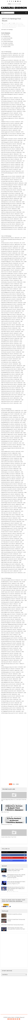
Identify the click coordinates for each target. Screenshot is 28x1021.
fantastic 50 (14, 24)
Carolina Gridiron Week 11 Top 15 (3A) (8, 837)
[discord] (18, 1)
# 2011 (17, 784)
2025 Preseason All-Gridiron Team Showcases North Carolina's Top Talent (16, 928)
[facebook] (9, 1)
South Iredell (8, 27)
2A (18, 23)
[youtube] (15, 1)
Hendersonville (5, 26)
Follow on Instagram (7, 860)
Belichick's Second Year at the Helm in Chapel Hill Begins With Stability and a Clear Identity (16, 889)
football (21, 24)
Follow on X (5, 852)
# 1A (14, 784)
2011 (17, 23)
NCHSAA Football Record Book (14, 914)
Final (19, 24)
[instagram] (13, 1)
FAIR (11, 24)
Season (3, 27)
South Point (13, 27)
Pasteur (15, 26)
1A (15, 23)
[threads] (11, 1)
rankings (19, 26)
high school (11, 26)
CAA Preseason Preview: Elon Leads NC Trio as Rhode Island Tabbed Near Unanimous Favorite (16, 876)
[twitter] (7, 1)
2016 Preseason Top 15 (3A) (6, 824)
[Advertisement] (14, 993)
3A (20, 23)
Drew (8, 24)
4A (21, 23)
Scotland (23, 26)
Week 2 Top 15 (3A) (5, 812)
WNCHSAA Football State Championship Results (12, 924)
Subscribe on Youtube (7, 857)
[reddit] (20, 1)
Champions (4, 24)
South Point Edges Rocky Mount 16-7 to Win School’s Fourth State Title (13, 800)
